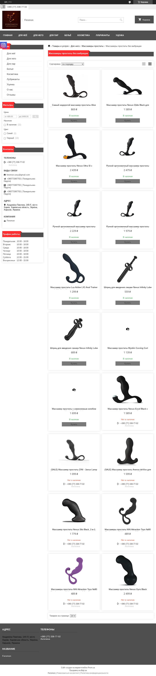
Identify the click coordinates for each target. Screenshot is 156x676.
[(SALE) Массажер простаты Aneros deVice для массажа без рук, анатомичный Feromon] (127, 451)
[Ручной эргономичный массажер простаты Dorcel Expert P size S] (127, 207)
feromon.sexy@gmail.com (18, 175)
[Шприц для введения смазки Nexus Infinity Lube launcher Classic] (127, 268)
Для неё (22, 35)
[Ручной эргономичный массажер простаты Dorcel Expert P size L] (127, 147)
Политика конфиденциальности (94, 673)
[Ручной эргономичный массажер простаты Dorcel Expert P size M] (74, 207)
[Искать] (121, 20)
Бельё (67, 35)
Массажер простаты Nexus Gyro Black (128, 589)
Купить (74, 120)
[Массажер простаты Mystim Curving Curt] (127, 329)
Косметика (83, 35)
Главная (7, 35)
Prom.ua (91, 668)
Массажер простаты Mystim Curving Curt (128, 348)
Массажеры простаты (92, 46)
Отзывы (11, 94)
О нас (10, 89)
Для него (38, 35)
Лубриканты (103, 35)
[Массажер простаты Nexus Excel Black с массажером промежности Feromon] (127, 390)
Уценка (120, 35)
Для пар (54, 35)
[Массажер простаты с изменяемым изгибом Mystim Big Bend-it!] (74, 390)
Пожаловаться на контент (68, 673)
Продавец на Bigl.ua (78, 670)
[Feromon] (11, 20)
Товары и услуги (60, 46)
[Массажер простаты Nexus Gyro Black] (127, 570)
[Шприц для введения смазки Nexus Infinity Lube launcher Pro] (74, 329)
